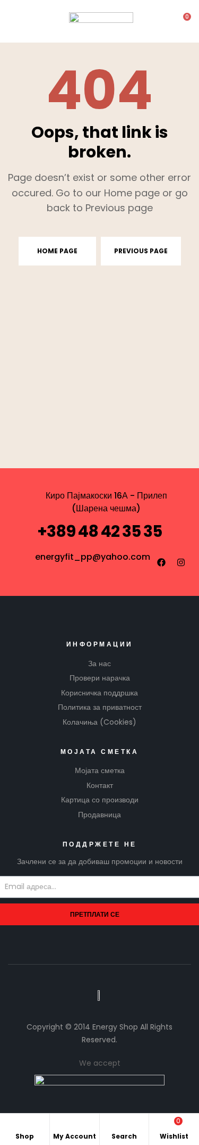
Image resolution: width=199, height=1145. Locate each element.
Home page (57, 250)
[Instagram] (180, 562)
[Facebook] (161, 562)
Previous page (141, 250)
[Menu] (16, 22)
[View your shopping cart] (180, 21)
